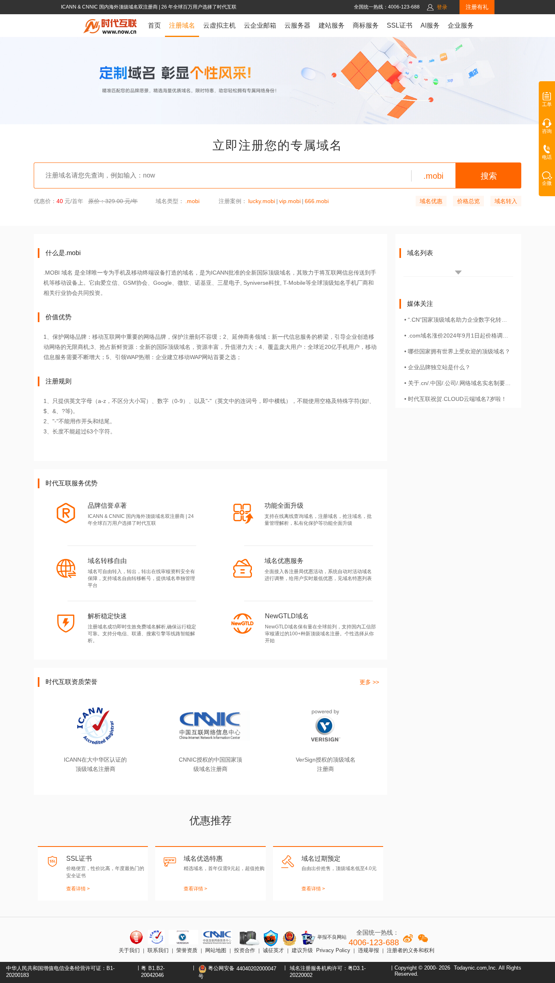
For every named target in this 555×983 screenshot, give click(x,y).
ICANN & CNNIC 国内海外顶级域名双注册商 (110, 7)
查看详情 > (78, 889)
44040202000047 (256, 969)
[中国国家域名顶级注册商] (217, 937)
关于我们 (129, 950)
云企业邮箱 (260, 25)
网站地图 (215, 950)
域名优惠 (431, 201)
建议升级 (302, 950)
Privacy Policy (333, 950)
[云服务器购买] (248, 938)
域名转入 (505, 201)
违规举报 (368, 950)
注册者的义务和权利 (410, 950)
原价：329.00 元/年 (113, 201)
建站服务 (332, 25)
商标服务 (366, 25)
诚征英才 (273, 950)
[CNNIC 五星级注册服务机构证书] (136, 937)
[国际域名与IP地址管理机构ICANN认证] (156, 937)
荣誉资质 (186, 950)
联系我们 (158, 950)
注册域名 (182, 25)
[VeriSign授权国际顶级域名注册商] (183, 937)
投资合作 (244, 950)
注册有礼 (477, 7)
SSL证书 (399, 25)
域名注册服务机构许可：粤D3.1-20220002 (328, 971)
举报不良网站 (331, 937)
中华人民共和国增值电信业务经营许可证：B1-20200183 (60, 971)
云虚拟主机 (219, 25)
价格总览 (468, 201)
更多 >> (369, 682)
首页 (154, 25)
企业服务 (461, 25)
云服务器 (297, 25)
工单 (547, 104)
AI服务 (430, 25)
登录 (442, 7)
